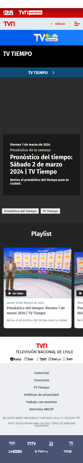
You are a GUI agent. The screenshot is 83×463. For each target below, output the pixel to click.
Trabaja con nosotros (41, 401)
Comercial (41, 372)
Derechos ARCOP (41, 409)
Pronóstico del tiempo (20, 211)
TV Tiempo (50, 211)
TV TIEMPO (38, 72)
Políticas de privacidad (41, 394)
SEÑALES (60, 24)
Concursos (41, 380)
